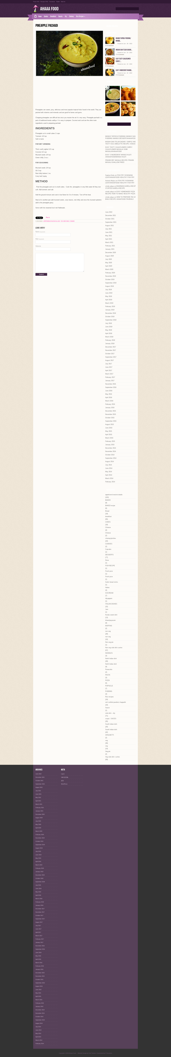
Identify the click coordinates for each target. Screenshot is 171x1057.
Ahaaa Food (49, 9)
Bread (107, 511)
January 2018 (109, 343)
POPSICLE (109, 686)
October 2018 (109, 316)
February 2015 (110, 441)
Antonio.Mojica (110, 181)
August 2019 (109, 286)
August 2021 (109, 225)
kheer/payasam (110, 620)
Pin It (48, 217)
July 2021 (108, 229)
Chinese (108, 527)
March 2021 (109, 242)
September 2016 (110, 387)
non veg (108, 631)
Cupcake (108, 549)
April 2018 (108, 333)
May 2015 (108, 431)
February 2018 (110, 340)
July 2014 (108, 465)
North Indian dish (111, 658)
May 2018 (108, 330)
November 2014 (110, 451)
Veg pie (107, 751)
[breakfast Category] (128, 115)
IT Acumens (108, 1053)
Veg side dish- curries (68, 221)
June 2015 (108, 428)
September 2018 (110, 320)
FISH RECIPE (110, 566)
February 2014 (110, 482)
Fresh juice (109, 571)
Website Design (82, 1053)
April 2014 (108, 475)
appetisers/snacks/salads (51, 221)
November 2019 (110, 276)
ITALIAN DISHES (111, 604)
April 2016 (108, 397)
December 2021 (110, 215)
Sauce (107, 708)
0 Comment (110, 45)
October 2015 (109, 418)
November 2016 (110, 384)
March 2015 (109, 438)
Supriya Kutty (109, 175)
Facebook (52, 1)
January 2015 (109, 445)
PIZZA (107, 680)
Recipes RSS (44, 1)
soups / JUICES (110, 718)
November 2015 (110, 414)
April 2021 (108, 239)
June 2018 (108, 327)
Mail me (63, 1)
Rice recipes (109, 697)
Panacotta (108, 669)
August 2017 (109, 360)
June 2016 (108, 391)
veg (106, 740)
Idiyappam (108, 598)
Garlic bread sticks (111, 582)
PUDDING (108, 691)
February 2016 (110, 404)
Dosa (107, 560)
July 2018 (108, 323)
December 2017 (110, 347)
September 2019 (110, 283)
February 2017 (110, 377)
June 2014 (108, 468)
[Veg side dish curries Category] (112, 115)
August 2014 (109, 461)
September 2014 (110, 458)
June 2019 (108, 293)
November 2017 (110, 350)
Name (40, 232)
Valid (64, 777)
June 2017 (108, 367)
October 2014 (109, 455)
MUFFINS (108, 626)
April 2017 (108, 370)
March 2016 (109, 401)
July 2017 (108, 364)
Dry (66, 16)
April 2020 (108, 266)
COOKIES (108, 544)
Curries (46, 16)
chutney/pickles (110, 538)
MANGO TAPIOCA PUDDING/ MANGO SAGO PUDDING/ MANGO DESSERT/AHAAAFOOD (121, 137)
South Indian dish (111, 724)
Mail (39, 239)
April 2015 (108, 434)
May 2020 (108, 262)
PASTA (107, 675)
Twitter (58, 1)
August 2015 (109, 424)
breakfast (108, 516)
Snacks (60, 16)
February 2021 (110, 246)
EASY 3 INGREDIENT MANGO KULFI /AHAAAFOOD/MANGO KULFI (118, 156)
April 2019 (108, 300)
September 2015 (110, 421)
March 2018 (109, 337)
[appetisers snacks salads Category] (128, 99)
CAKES (108, 522)
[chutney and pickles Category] (112, 99)
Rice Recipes (80, 16)
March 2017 (109, 374)
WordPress (64, 784)
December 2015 (110, 411)
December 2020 (110, 252)
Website (38, 246)
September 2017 (110, 357)
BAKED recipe (110, 505)
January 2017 (109, 380)
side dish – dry (110, 713)
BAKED (108, 500)
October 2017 (109, 354)
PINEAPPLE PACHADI (46, 25)
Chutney (71, 16)
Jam (106, 609)
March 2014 (109, 478)
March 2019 (109, 303)
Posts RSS (36, 1)
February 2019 (110, 306)
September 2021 (110, 222)
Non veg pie (109, 642)
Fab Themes (92, 1053)
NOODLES (109, 653)
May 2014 (108, 471)
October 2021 (109, 219)
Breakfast (53, 16)
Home (40, 16)
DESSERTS (109, 555)
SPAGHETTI (109, 735)
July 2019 (108, 289)
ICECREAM (109, 593)
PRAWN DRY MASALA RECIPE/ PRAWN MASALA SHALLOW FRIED (119, 161)
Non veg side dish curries (113, 647)
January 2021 (109, 249)
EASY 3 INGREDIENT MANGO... (124, 70)
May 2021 (108, 236)
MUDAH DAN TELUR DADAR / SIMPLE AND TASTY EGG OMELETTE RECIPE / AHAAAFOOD (122, 143)
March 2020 (109, 269)
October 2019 (109, 279)
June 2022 (108, 212)
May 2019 (108, 296)
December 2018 (110, 313)
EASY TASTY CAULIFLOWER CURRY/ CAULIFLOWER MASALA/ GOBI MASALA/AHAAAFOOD (118, 149)
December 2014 (110, 448)
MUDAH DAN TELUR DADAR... (124, 49)
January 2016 (109, 407)
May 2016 (108, 394)
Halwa (107, 587)
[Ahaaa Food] (34, 16)
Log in (62, 774)
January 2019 (109, 310)
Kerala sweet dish (111, 615)
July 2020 (108, 259)
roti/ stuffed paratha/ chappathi (115, 702)
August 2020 (109, 256)
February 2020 (110, 273)
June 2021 (108, 232)
